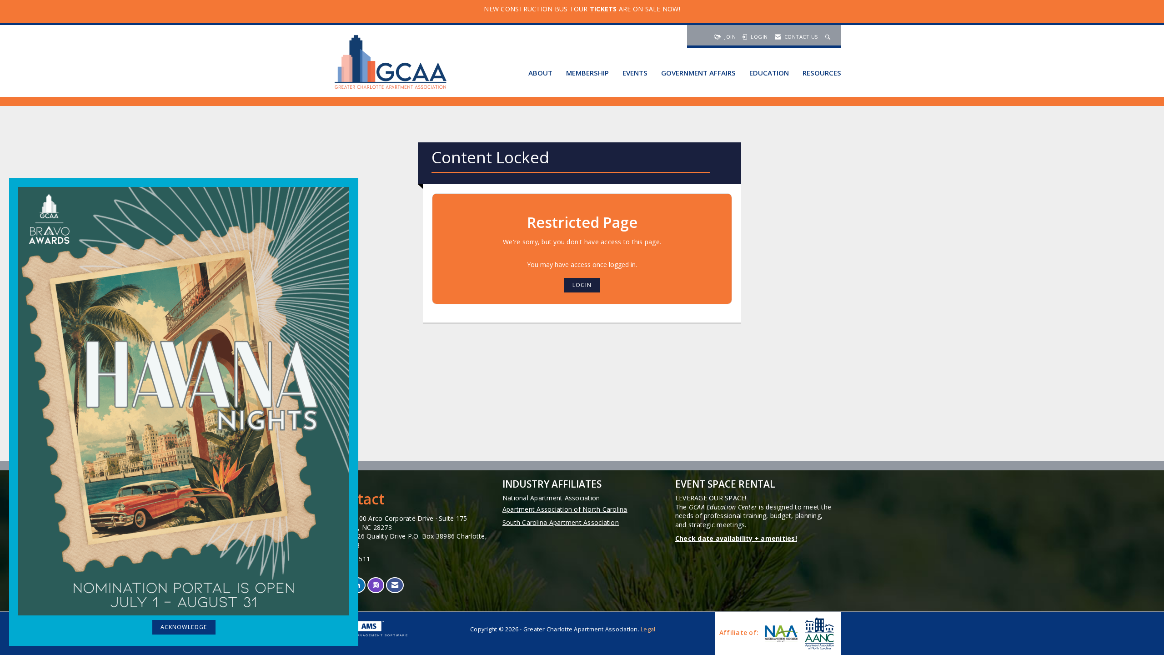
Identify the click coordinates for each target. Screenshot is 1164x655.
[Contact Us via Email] (395, 585)
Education (769, 72)
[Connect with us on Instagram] (375, 585)
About (540, 72)
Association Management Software (365, 635)
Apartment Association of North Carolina (564, 509)
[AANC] (818, 633)
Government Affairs (698, 72)
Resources (822, 72)
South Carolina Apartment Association (560, 522)
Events (634, 72)
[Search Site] (829, 36)
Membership (587, 72)
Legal (648, 629)
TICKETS (603, 9)
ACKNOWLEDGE (184, 627)
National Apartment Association (551, 498)
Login (582, 285)
